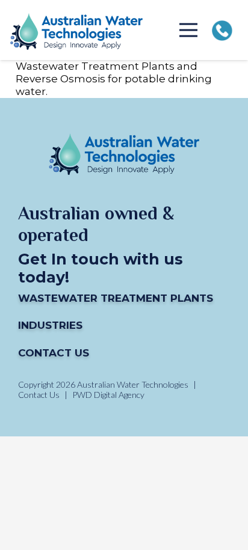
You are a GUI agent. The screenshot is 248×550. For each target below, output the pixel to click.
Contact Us (53, 353)
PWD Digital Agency (108, 395)
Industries (50, 325)
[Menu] (189, 30)
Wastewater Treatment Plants (115, 298)
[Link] (76, 30)
